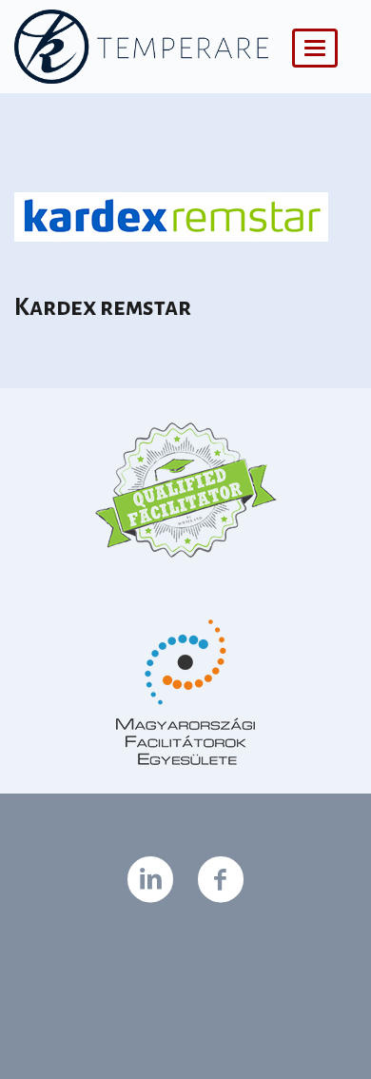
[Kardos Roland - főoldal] (141, 47)
